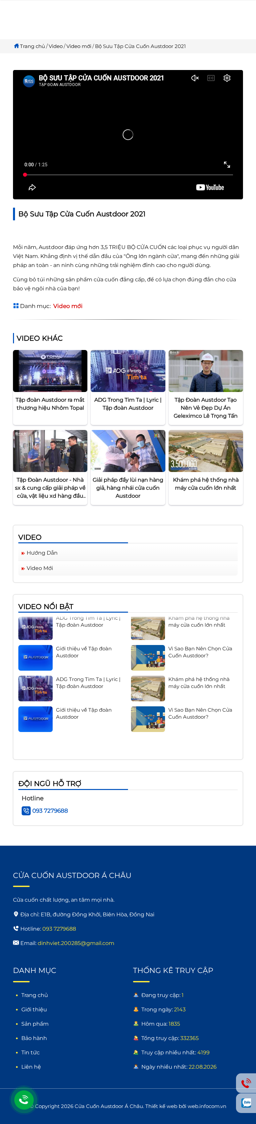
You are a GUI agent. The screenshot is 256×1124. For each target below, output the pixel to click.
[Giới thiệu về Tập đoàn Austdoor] (35, 650)
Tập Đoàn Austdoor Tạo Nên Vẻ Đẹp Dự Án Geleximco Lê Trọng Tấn (206, 408)
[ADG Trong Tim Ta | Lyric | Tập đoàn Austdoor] (128, 370)
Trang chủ (32, 46)
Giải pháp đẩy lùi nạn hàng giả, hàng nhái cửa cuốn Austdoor (128, 488)
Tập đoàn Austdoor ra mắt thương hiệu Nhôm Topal (50, 404)
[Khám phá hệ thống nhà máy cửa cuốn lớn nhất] (206, 450)
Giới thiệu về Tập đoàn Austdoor (84, 644)
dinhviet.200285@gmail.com (76, 943)
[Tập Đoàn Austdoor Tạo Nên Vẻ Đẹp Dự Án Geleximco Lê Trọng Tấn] (206, 370)
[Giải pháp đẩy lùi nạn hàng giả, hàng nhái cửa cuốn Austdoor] (128, 450)
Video (56, 46)
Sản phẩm (35, 1024)
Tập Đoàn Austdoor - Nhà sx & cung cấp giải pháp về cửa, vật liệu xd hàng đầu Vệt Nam (50, 488)
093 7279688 (50, 810)
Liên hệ (31, 1067)
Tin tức (30, 1052)
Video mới (78, 46)
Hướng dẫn (42, 553)
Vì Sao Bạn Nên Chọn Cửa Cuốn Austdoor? (200, 644)
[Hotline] (24, 1100)
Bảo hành (34, 1038)
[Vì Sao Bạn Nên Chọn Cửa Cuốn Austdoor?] (148, 650)
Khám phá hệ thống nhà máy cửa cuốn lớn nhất (206, 484)
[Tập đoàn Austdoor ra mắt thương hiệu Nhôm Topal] (50, 370)
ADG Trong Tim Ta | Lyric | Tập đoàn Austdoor (128, 404)
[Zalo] (246, 1103)
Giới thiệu (34, 1009)
